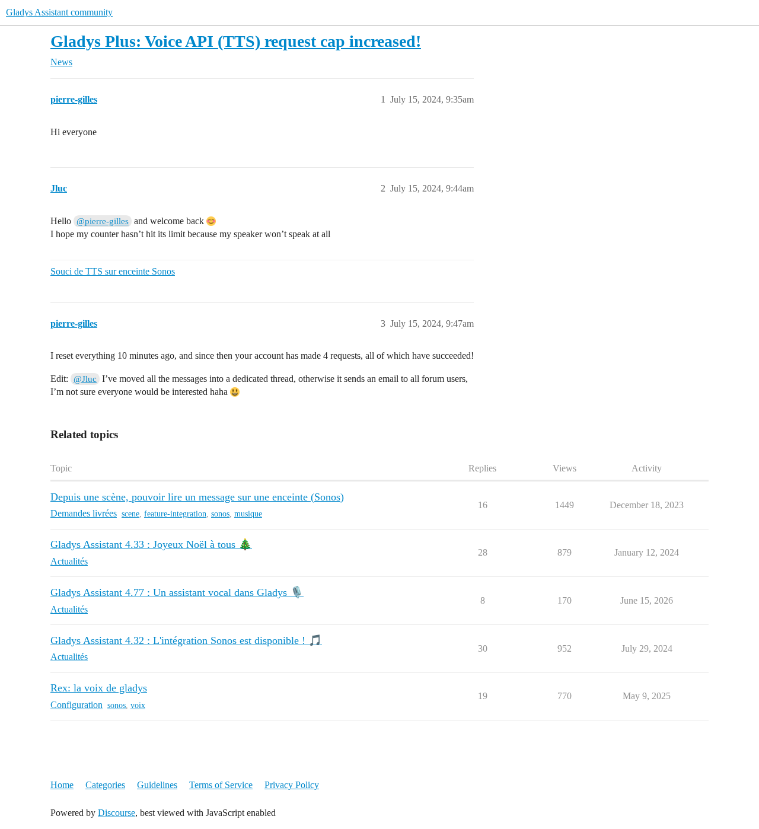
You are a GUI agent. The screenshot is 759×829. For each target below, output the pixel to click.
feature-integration (175, 513)
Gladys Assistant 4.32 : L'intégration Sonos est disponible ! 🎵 (186, 640)
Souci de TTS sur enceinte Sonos (112, 271)
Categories (105, 785)
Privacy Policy (291, 785)
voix (137, 705)
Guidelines (157, 785)
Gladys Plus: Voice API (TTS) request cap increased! (235, 41)
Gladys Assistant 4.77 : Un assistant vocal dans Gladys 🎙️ (177, 592)
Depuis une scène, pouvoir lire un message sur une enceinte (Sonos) (197, 497)
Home (62, 785)
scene (130, 513)
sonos (220, 513)
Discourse (116, 813)
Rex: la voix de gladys (98, 688)
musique (248, 513)
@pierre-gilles (102, 221)
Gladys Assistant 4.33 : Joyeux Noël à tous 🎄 (151, 544)
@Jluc (85, 379)
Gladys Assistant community (59, 12)
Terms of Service (221, 785)
